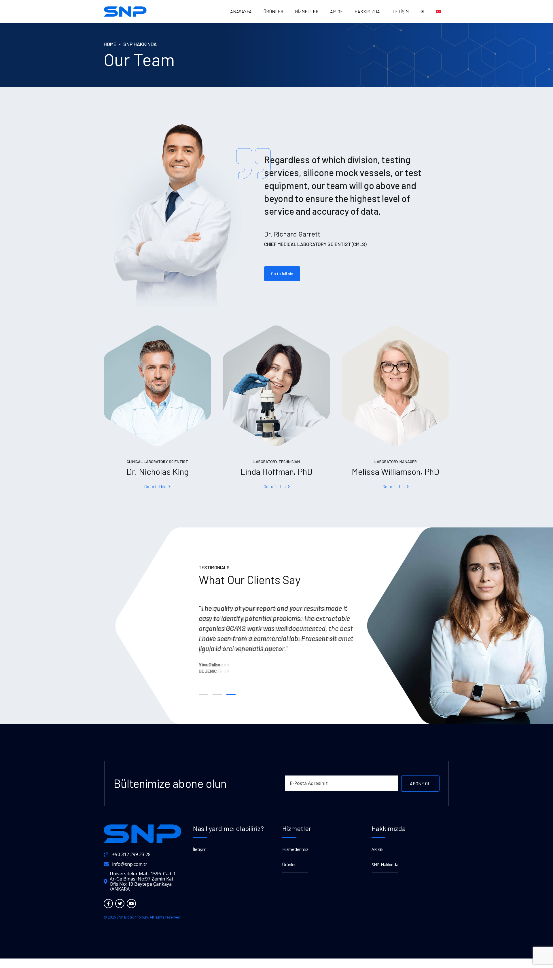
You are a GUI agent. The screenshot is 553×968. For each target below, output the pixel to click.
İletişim (400, 11)
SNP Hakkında (140, 44)
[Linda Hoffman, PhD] (276, 386)
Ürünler (273, 11)
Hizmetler (307, 11)
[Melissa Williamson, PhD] (395, 386)
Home (110, 44)
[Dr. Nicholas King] (157, 386)
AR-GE (336, 11)
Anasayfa (241, 11)
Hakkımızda (367, 11)
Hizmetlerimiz (295, 849)
